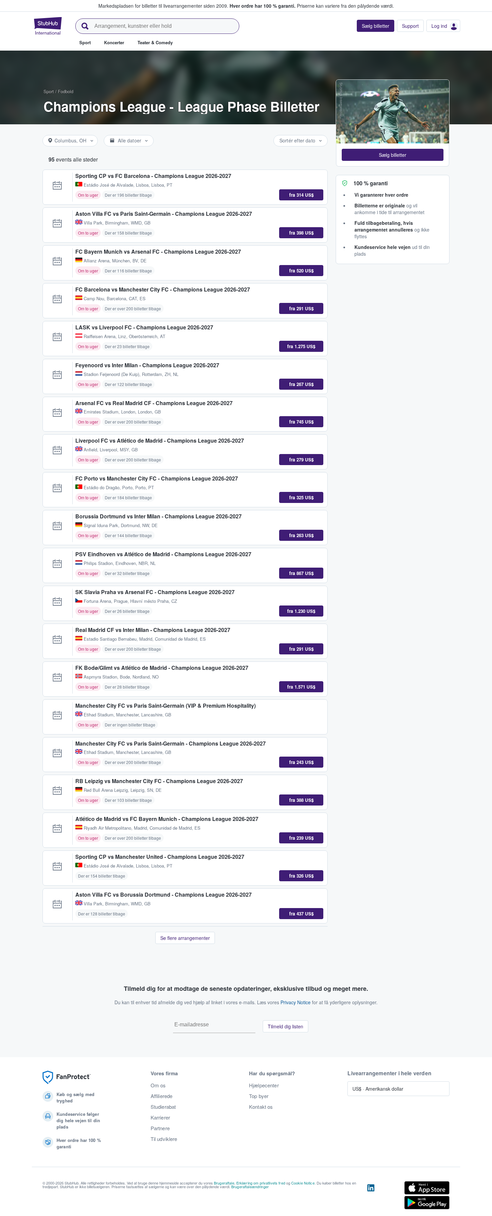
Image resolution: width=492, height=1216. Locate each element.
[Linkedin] (371, 1196)
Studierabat (163, 1106)
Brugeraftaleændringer (250, 1186)
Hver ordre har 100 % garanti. (263, 5)
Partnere (160, 1128)
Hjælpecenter (264, 1085)
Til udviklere (164, 1139)
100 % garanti (370, 183)
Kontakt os (261, 1106)
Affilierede (162, 1096)
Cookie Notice (303, 1183)
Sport (49, 91)
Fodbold (65, 91)
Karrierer (160, 1117)
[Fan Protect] (67, 1077)
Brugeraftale (224, 1183)
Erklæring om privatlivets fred (260, 1183)
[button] (392, 155)
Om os (158, 1085)
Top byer (258, 1096)
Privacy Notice (295, 1002)
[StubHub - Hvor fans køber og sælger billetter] (48, 25)
